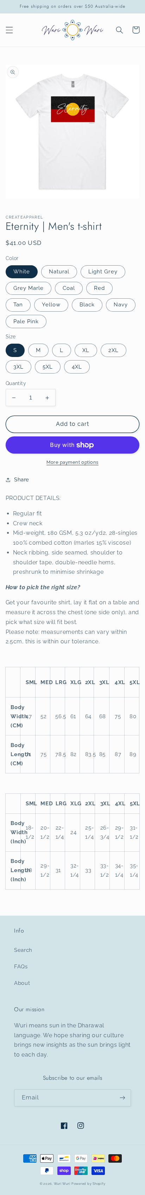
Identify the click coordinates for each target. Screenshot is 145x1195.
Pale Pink (26, 321)
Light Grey (103, 271)
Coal (69, 288)
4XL (77, 367)
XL (85, 350)
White (21, 271)
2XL (113, 350)
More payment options (72, 462)
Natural (59, 271)
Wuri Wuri (62, 1184)
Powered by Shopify (88, 1184)
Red (99, 288)
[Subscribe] (122, 1097)
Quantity (16, 383)
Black (87, 304)
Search (23, 950)
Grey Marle (28, 288)
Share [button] (21, 479)
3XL (18, 367)
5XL (48, 367)
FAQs (21, 966)
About (22, 983)
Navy (121, 304)
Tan (18, 304)
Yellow (51, 304)
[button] (9, 30)
